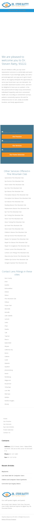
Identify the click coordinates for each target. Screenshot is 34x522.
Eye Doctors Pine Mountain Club (14, 181)
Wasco (7, 339)
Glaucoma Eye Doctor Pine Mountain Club (17, 256)
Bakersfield (8, 343)
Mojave (7, 346)
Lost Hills (7, 390)
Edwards (7, 363)
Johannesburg (9, 370)
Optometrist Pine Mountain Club (14, 178)
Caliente (7, 356)
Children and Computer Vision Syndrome (14, 479)
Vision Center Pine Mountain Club (14, 184)
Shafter (7, 329)
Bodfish (7, 285)
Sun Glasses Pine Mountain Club (14, 201)
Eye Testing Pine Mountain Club (14, 215)
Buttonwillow (8, 288)
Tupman (7, 336)
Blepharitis (5, 471)
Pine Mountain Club (10, 298)
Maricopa (7, 394)
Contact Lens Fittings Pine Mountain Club (17, 253)
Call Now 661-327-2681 (17, 10)
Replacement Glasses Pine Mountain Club (17, 208)
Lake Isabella (8, 315)
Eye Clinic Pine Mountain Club (13, 188)
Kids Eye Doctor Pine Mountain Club (15, 236)
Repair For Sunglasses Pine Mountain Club (17, 246)
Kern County (8, 278)
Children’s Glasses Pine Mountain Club (16, 232)
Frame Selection (8, 430)
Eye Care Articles (8, 427)
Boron (6, 353)
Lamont (7, 319)
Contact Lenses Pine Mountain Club (15, 249)
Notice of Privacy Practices (9, 519)
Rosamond (8, 384)
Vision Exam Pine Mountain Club (14, 229)
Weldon (7, 397)
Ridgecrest (8, 380)
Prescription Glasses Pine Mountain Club (16, 195)
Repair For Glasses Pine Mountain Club (16, 242)
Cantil (6, 360)
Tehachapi (8, 387)
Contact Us (6, 432)
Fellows (7, 302)
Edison (7, 295)
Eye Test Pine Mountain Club (13, 212)
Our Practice (17, 137)
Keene (6, 373)
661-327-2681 (13, 454)
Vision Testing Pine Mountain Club (15, 222)
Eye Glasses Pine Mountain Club (14, 191)
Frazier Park (8, 305)
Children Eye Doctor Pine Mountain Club (16, 259)
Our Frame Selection (17, 155)
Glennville (7, 309)
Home (5, 418)
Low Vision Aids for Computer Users (13, 475)
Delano (7, 292)
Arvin (6, 281)
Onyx (6, 326)
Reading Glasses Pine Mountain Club (15, 205)
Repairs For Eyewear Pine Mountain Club (16, 239)
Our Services (17, 146)
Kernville (7, 312)
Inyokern (7, 367)
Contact (18, 37)
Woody (7, 404)
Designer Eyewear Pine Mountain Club (16, 263)
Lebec (6, 322)
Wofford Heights (9, 401)
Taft (6, 332)
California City (9, 350)
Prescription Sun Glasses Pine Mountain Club (18, 198)
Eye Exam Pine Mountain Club (13, 225)
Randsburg (8, 377)
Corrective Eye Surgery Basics (11, 483)
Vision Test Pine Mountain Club (14, 218)
